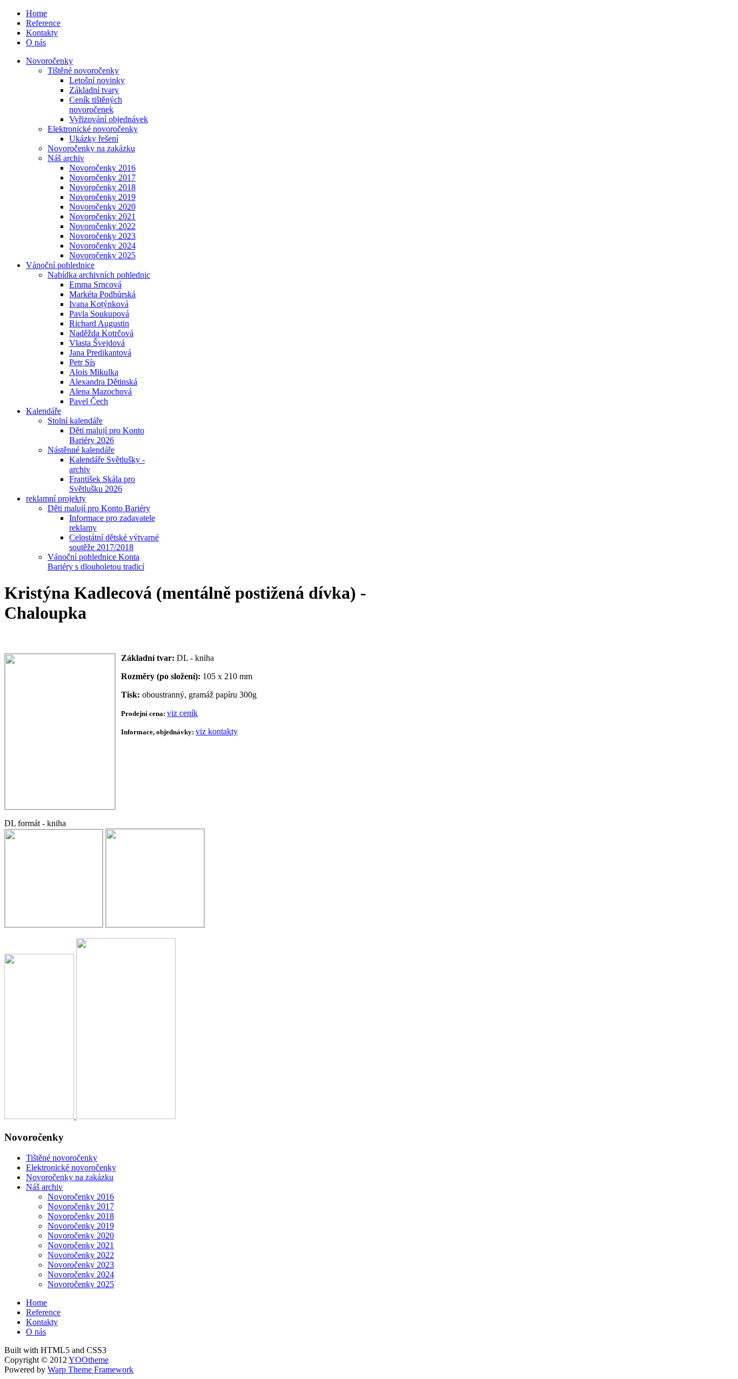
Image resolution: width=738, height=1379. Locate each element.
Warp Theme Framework (90, 1369)
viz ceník (182, 713)
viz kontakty (217, 731)
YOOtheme (89, 1359)
